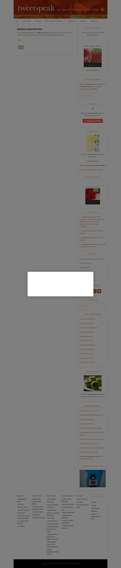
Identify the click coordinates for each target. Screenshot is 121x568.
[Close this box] (91, 274)
